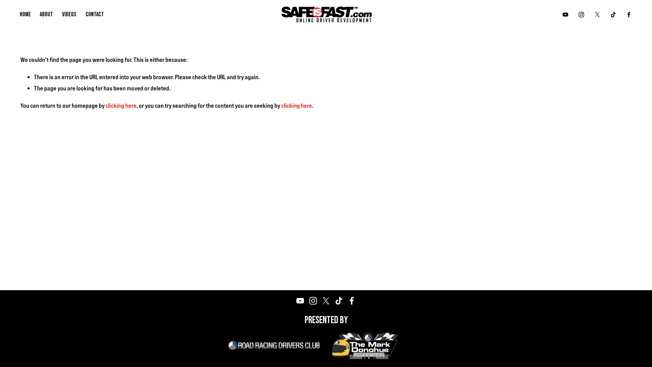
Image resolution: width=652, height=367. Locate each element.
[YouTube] (565, 14)
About (46, 14)
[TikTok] (613, 14)
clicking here (121, 105)
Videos (69, 14)
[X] (597, 14)
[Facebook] (629, 14)
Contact (95, 14)
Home (25, 14)
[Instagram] (581, 14)
